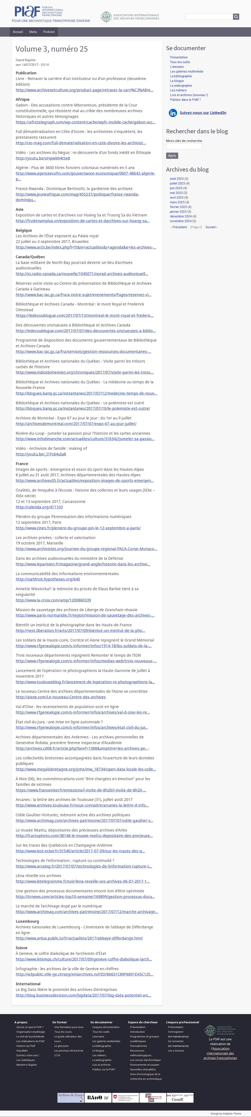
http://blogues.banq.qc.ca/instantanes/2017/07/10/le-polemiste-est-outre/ (83, 408)
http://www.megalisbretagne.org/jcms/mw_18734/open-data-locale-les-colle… (86, 769)
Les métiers (178, 90)
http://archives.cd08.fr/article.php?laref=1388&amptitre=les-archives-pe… (82, 748)
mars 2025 (177, 202)
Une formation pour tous (69, 1027)
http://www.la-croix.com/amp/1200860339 (53, 600)
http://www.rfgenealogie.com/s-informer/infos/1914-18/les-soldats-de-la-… (84, 645)
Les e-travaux (176, 1050)
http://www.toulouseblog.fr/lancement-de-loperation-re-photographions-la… (85, 681)
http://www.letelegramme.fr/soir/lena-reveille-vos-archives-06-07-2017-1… (83, 881)
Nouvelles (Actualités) (143, 1069)
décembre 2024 (181, 216)
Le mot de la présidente (30, 1036)
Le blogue (177, 81)
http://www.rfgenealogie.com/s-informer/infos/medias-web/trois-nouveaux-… (86, 660)
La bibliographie (181, 76)
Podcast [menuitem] (49, 32)
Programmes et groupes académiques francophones (144, 1041)
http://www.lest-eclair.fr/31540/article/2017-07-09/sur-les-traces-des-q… (80, 850)
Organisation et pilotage (30, 1031)
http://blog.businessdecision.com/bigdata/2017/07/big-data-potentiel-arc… (83, 995)
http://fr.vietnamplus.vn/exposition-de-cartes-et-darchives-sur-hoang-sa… (83, 220)
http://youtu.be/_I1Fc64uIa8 (41, 454)
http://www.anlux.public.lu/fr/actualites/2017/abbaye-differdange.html (79, 938)
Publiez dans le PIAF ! (185, 100)
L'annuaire (177, 67)
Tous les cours (63, 1031)
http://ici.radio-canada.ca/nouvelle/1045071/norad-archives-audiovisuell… (82, 273)
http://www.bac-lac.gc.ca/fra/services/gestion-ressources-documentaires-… (83, 351)
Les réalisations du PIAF (30, 1041)
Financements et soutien (144, 1064)
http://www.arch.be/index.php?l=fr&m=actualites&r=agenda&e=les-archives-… (86, 247)
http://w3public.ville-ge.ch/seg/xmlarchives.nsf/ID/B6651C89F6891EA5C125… (84, 974)
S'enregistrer (176, 1031)
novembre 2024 (181, 221)
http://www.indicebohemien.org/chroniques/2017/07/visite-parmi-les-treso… (85, 372)
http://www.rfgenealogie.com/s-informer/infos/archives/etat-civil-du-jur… (82, 727)
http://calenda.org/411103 (39, 507)
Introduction (137, 1031)
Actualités (22, 1050)
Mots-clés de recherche (184, 141)
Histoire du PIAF (25, 1046)
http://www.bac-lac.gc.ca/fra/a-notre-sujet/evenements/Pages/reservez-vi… (83, 294)
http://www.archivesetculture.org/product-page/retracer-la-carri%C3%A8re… (84, 90)
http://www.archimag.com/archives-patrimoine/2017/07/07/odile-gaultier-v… (84, 820)
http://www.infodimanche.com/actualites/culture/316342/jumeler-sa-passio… (85, 438)
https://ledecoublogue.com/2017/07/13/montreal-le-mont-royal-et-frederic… (85, 315)
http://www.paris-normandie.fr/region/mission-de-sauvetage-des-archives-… (85, 615)
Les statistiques (25, 1060)
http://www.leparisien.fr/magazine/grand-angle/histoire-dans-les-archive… (83, 564)
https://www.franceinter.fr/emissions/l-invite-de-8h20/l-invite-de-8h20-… (81, 790)
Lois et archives (101, 1064)
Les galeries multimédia (186, 71)
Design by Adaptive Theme (226, 1113)
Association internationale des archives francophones (220, 1053)
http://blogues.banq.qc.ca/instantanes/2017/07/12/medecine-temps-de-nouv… (86, 393)
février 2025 (178, 207)
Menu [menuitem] (33, 32)
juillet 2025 (177, 183)
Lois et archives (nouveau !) (189, 95)
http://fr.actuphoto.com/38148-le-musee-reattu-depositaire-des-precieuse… (84, 835)
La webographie (181, 85)
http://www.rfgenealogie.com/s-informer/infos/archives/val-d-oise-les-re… (83, 712)
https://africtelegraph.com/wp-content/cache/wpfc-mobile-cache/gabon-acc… (86, 122)
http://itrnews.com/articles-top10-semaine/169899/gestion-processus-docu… (85, 896)
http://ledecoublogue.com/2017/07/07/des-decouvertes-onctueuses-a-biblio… (86, 330)
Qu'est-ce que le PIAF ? (30, 1027)
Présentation (179, 57)
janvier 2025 (178, 212)
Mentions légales (26, 1064)
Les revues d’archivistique (145, 1060)
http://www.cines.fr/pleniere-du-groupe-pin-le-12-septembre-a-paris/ (78, 528)
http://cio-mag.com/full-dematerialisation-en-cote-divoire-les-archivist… (81, 142)
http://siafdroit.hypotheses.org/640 (48, 579)
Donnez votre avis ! (27, 1055)
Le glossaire (61, 1046)
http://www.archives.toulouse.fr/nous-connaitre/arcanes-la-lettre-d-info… (82, 805)
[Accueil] (40, 11)
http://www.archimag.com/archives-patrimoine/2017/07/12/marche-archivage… (87, 911)
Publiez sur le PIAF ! (103, 1069)
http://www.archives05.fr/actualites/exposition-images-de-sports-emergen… (85, 480)
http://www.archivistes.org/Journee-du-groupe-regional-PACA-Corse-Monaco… (86, 548)
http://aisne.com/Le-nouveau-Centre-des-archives (61, 697)
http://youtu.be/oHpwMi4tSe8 (43, 158)
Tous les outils (180, 62)
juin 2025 (176, 188)
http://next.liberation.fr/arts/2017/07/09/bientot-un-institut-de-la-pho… (80, 630)
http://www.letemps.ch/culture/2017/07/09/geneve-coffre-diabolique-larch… (84, 959)
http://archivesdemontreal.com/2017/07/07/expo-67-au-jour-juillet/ (76, 423)
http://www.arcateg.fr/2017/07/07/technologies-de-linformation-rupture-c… (84, 866)
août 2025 (177, 179)
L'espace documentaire (105, 1027)
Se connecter (176, 1041)
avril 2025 (177, 197)
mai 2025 (176, 193)
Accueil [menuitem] (18, 32)
